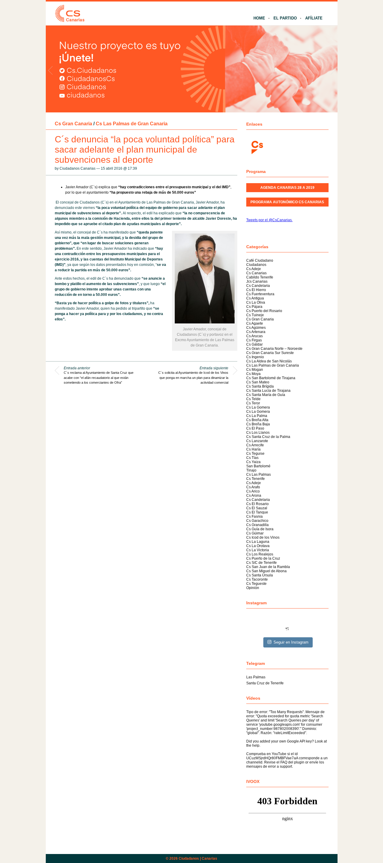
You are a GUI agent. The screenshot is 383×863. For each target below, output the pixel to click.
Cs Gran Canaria (73, 123)
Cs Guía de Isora (259, 529)
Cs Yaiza (253, 462)
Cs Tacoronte (257, 579)
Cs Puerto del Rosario (264, 311)
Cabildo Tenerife (259, 277)
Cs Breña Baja (258, 424)
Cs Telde (253, 399)
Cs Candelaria (258, 286)
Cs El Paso (255, 428)
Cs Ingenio (255, 357)
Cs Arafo (253, 487)
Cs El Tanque (257, 512)
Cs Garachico (257, 521)
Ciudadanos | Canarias (198, 858)
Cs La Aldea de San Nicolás (269, 361)
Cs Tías (252, 458)
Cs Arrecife (255, 445)
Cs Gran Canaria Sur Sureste (270, 353)
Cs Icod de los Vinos (262, 537)
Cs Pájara (254, 307)
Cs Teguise (255, 453)
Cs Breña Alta (257, 420)
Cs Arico (253, 491)
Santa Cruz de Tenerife (265, 683)
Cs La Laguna (257, 542)
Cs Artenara (255, 332)
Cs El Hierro (256, 290)
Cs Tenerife (255, 479)
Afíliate (314, 18)
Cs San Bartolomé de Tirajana (270, 378)
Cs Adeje (253, 269)
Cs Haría (253, 449)
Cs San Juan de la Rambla (268, 567)
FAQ (283, 762)
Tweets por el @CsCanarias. (269, 220)
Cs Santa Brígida (260, 386)
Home (259, 18)
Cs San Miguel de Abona (266, 571)
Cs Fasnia (254, 516)
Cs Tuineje (255, 315)
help (255, 745)
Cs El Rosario (257, 504)
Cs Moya (253, 374)
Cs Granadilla (257, 525)
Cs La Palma (256, 416)
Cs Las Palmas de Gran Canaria (132, 123)
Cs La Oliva (255, 302)
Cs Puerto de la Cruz (263, 558)
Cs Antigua (255, 298)
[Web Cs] (256, 147)
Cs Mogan (254, 370)
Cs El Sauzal (256, 508)
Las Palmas (255, 677)
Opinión (252, 588)
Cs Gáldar (254, 344)
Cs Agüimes (256, 328)
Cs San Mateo (257, 382)
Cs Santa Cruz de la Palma (268, 437)
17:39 (132, 168)
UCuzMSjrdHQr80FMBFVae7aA (272, 758)
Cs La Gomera (258, 407)
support (286, 766)
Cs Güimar (255, 533)
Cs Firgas (254, 340)
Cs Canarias (256, 273)
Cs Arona (253, 495)
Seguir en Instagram (290, 642)
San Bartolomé (258, 466)
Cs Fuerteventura (260, 294)
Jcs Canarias (257, 281)
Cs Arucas (254, 336)
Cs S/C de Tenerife (261, 563)
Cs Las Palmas (258, 474)
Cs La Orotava (258, 546)
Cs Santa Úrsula (259, 575)
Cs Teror (253, 403)
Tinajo (251, 470)
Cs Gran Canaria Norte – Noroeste (274, 349)
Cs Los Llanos (258, 432)
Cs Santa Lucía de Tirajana (268, 390)
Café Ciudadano (259, 260)
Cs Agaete (254, 323)
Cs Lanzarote (257, 441)
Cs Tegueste (256, 584)
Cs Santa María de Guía (265, 395)
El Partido (285, 18)
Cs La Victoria (257, 550)
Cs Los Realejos (259, 554)
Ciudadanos (256, 265)
